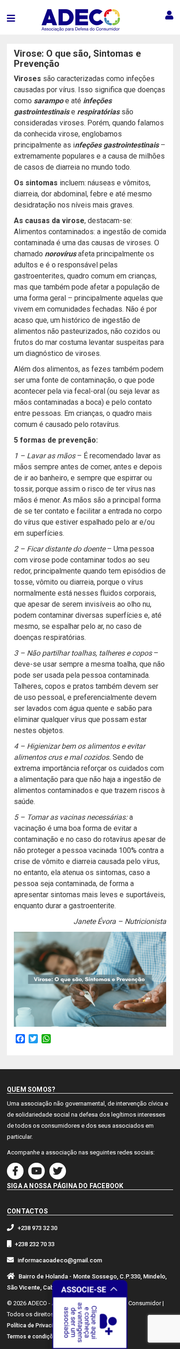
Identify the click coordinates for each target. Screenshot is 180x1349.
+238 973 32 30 (37, 1228)
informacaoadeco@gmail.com (60, 1260)
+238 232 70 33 (34, 1244)
